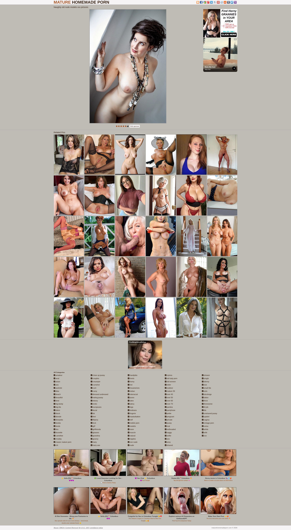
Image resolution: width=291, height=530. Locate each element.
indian (132, 391)
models (132, 426)
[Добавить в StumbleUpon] (225, 2)
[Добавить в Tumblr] (228, 2)
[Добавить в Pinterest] (218, 2)
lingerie (132, 413)
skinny (206, 382)
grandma (96, 436)
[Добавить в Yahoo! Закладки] (235, 2)
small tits (207, 388)
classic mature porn (63, 442)
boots (57, 426)
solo (205, 391)
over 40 (169, 394)
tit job (205, 407)
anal (57, 378)
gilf (93, 426)
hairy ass (96, 445)
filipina (95, 420)
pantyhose (170, 410)
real (168, 426)
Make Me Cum (210, 67)
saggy (169, 433)
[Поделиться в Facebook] (201, 2)
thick (205, 401)
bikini (57, 410)
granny (95, 439)
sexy (168, 442)
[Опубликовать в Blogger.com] (197, 2)
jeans (131, 397)
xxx (205, 436)
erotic (94, 404)
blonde (58, 417)
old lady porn (171, 378)
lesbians (133, 410)
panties (169, 407)
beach (58, 394)
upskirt (206, 417)
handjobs (133, 375)
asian (57, 382)
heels (131, 378)
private (169, 420)
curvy (94, 391)
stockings (207, 394)
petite (168, 413)
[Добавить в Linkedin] (211, 2)
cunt (94, 388)
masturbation (134, 417)
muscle (132, 433)
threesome (207, 404)
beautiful (59, 397)
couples (95, 378)
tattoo (205, 397)
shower (206, 375)
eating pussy (97, 397)
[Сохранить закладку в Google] (204, 2)
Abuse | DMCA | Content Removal (66, 528)
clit (56, 445)
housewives (134, 388)
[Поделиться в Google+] (208, 2)
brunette (58, 433)
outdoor (169, 388)
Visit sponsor (134, 126)
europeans (96, 407)
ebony (95, 401)
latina (131, 404)
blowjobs (59, 420)
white (205, 429)
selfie (168, 436)
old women (171, 382)
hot (130, 385)
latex (131, 401)
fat (93, 413)
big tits (58, 407)
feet (94, 417)
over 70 (169, 404)
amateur (58, 375)
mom (131, 429)
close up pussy (98, 375)
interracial (133, 394)
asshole (58, 388)
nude (131, 445)
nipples (132, 439)
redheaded (171, 429)
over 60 (169, 401)
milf (131, 420)
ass (57, 385)
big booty (59, 404)
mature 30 (170, 391)
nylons (169, 375)
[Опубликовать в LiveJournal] (214, 2)
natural (132, 436)
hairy (94, 442)
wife (205, 433)
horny (131, 382)
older (168, 385)
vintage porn (208, 423)
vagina (206, 420)
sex (168, 439)
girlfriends (96, 429)
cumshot (96, 385)
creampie (96, 382)
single (206, 378)
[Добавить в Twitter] (232, 2)
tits (204, 410)
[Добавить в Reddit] (221, 2)
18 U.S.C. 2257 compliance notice (90, 528)
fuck (94, 423)
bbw (57, 391)
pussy (169, 423)
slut (205, 385)
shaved (169, 445)
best (57, 401)
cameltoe (59, 436)
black (57, 413)
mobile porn (134, 423)
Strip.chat (207, 69)
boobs (58, 423)
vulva (205, 426)
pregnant (170, 417)
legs (131, 407)
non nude (133, 442)
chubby (58, 439)
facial (94, 410)
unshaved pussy (210, 413)
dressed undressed (100, 394)
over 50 (169, 397)
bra (56, 429)
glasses (95, 433)
